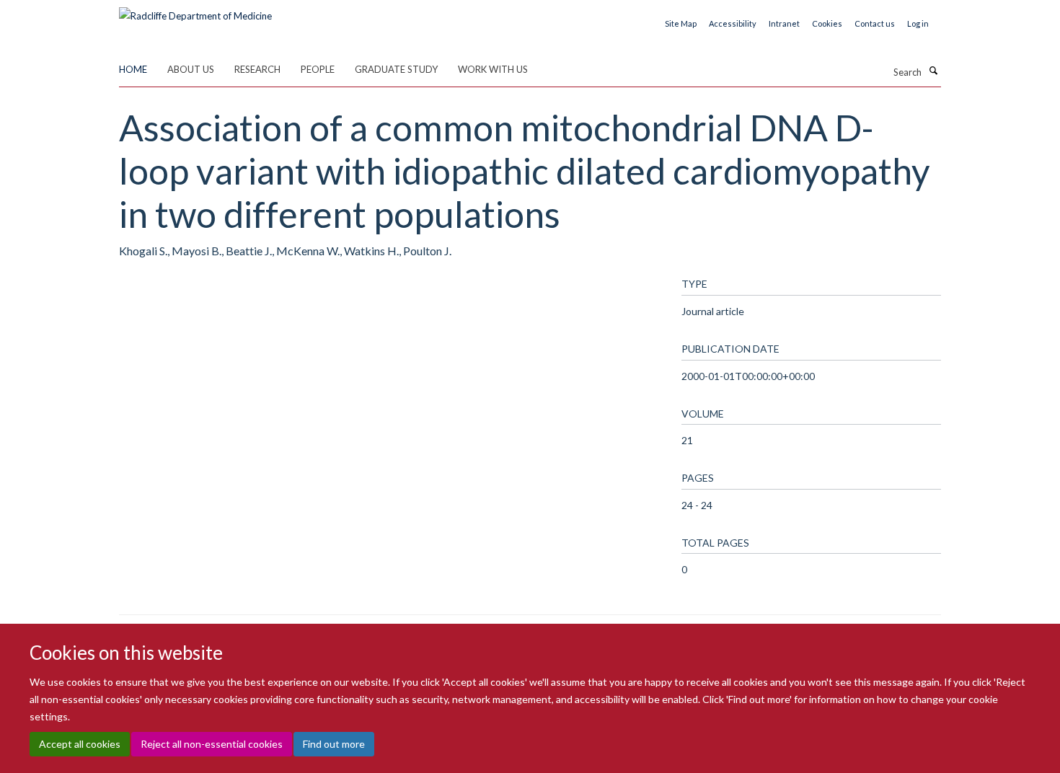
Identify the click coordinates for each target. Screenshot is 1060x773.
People (318, 69)
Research (257, 69)
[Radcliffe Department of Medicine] (195, 11)
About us (190, 69)
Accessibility (732, 23)
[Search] (933, 71)
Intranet (784, 23)
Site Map (681, 23)
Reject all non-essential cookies (212, 744)
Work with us (493, 69)
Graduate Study (396, 69)
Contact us (874, 23)
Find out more (334, 744)
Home (133, 69)
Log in (918, 23)
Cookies (827, 23)
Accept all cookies (79, 744)
